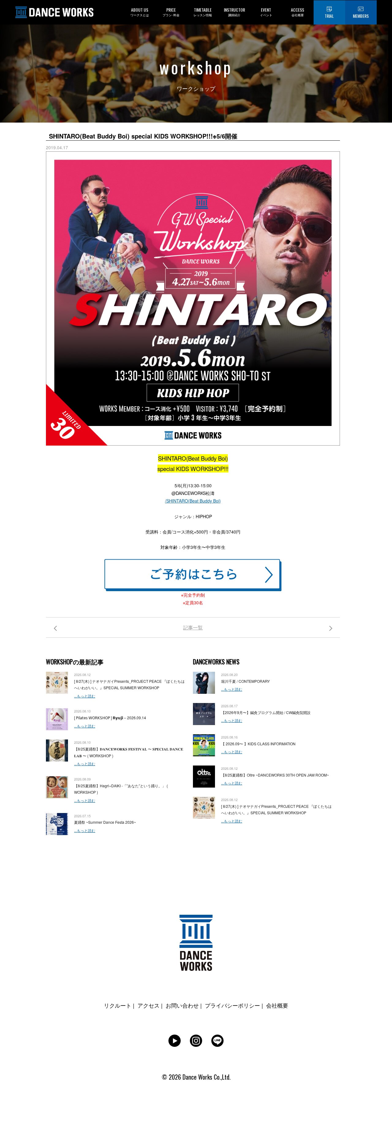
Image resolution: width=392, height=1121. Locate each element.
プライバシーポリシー (232, 1005)
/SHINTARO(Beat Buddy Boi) (193, 501)
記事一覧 (193, 627)
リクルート (117, 1005)
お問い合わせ (182, 1005)
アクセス (149, 1005)
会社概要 (277, 1005)
